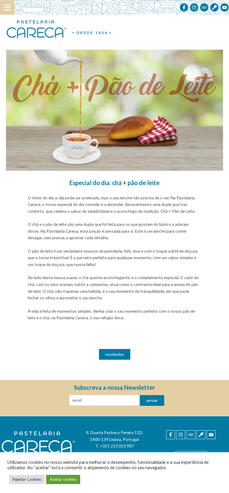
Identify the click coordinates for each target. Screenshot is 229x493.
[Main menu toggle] (7, 7)
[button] (114, 354)
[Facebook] (184, 7)
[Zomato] (214, 7)
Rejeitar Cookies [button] (27, 479)
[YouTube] (224, 7)
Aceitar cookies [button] (63, 479)
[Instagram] (194, 7)
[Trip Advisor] (204, 7)
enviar (152, 400)
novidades (114, 354)
